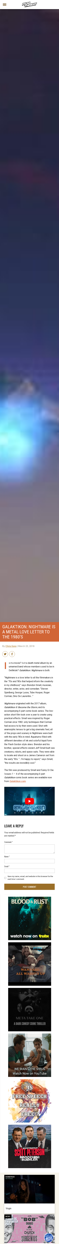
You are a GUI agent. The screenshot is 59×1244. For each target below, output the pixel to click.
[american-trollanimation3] (29, 1080)
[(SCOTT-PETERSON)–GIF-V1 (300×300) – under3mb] (29, 1126)
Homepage (10, 1177)
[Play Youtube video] (29, 801)
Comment (8, 841)
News (7, 1216)
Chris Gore (10, 646)
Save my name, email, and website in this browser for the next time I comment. (30, 877)
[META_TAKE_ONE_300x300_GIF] (29, 989)
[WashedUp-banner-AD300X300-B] (29, 943)
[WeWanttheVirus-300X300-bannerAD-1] (29, 1034)
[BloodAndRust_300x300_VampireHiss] (29, 898)
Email (7, 866)
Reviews (9, 1178)
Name (7, 856)
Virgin (8, 1208)
